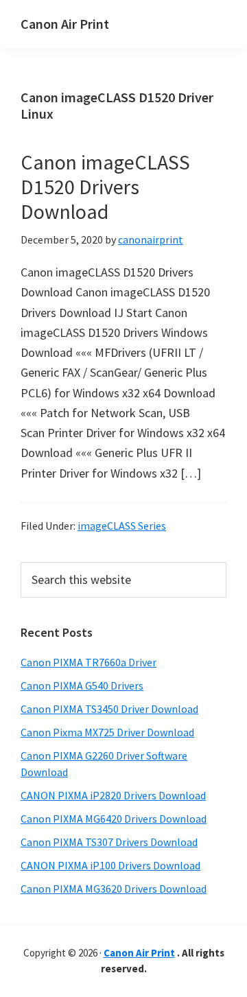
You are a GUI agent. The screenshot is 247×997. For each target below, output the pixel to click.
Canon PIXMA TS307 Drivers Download (109, 842)
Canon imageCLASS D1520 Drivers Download (105, 186)
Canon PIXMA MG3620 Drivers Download (114, 888)
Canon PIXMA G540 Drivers (82, 685)
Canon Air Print (65, 23)
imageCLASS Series (122, 525)
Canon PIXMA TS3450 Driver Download (109, 709)
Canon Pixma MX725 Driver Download (107, 732)
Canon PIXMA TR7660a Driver (88, 662)
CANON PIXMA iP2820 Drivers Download (113, 795)
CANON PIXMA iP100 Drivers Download (110, 865)
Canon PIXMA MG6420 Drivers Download (114, 818)
